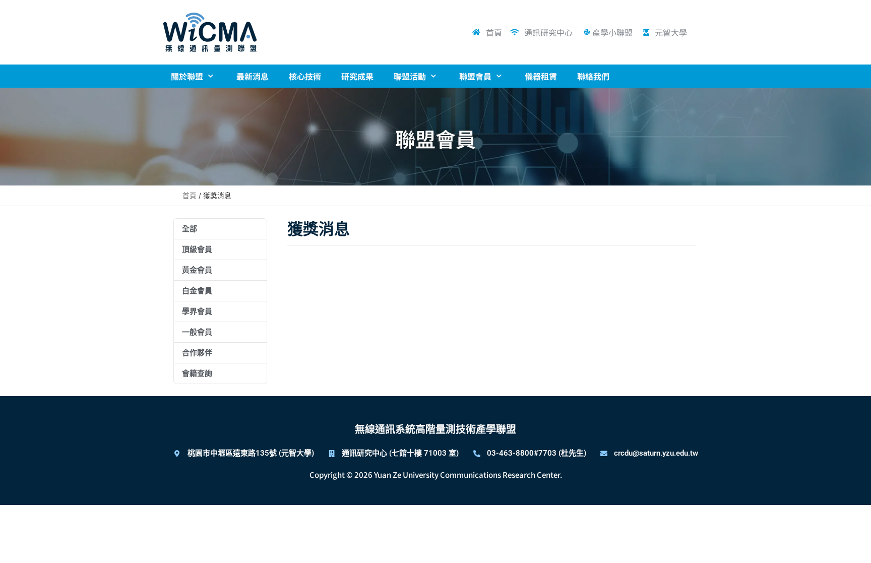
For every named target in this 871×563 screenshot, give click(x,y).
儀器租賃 (541, 76)
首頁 (189, 196)
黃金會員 (197, 270)
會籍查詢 (197, 373)
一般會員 (197, 332)
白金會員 (197, 290)
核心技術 (305, 76)
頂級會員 (197, 249)
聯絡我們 (593, 76)
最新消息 (252, 76)
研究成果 (357, 76)
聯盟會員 (475, 76)
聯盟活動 (410, 76)
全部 (189, 228)
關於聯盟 (187, 76)
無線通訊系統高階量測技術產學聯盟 (435, 429)
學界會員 (197, 311)
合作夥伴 (197, 352)
